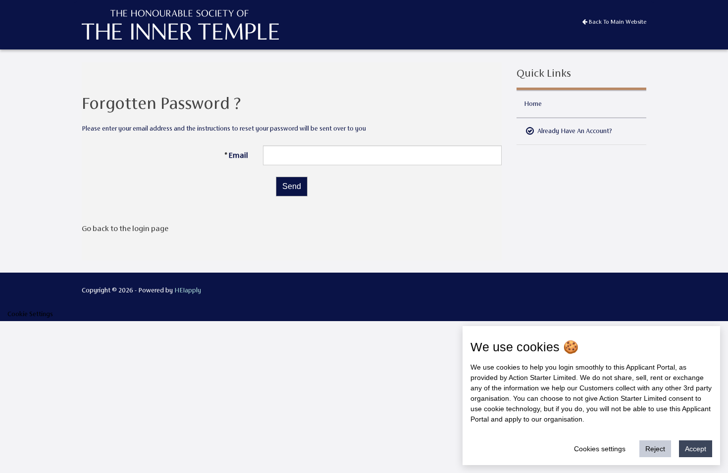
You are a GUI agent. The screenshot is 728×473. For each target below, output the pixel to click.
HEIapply (187, 290)
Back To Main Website (616, 21)
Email (238, 155)
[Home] (112, 24)
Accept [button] (695, 449)
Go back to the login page (125, 228)
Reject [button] (655, 449)
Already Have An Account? (574, 131)
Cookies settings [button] (599, 449)
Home (533, 103)
